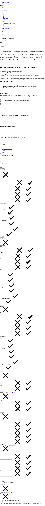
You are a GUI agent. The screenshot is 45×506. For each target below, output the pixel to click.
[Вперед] (1, 143)
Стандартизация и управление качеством (7, 149)
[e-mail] (17, 443)
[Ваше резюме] (9, 481)
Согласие (4, 482)
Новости (3, 152)
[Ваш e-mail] (17, 470)
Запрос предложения (4, 10)
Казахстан (3, 159)
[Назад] (0, 143)
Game (2, 4)
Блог (2, 151)
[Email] (17, 269)
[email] (17, 335)
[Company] (17, 196)
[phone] (17, 432)
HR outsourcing (3, 1)
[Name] (18, 252)
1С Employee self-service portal (5, 3)
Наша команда (3, 150)
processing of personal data (12, 238)
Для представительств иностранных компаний (7, 155)
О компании (3, 148)
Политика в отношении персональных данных (4, 170)
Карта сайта (3, 169)
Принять (1, 505)
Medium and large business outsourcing (6, 2)
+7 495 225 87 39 (5, 163)
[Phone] (17, 191)
